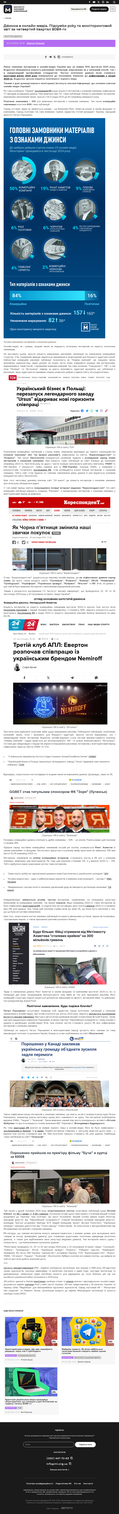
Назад (8, 18)
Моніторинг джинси (13, 36)
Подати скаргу (99, 9)
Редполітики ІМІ (63, 1484)
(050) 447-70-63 (57, 1458)
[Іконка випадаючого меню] (112, 9)
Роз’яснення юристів (26, 1355)
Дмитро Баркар (36, 43)
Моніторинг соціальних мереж (87, 1357)
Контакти (88, 1484)
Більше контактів (58, 1470)
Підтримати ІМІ (78, 9)
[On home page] (15, 9)
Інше (20, 1408)
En (5, 2)
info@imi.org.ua (56, 1463)
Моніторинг (11, 1355)
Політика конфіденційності (39, 1484)
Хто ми (77, 1484)
